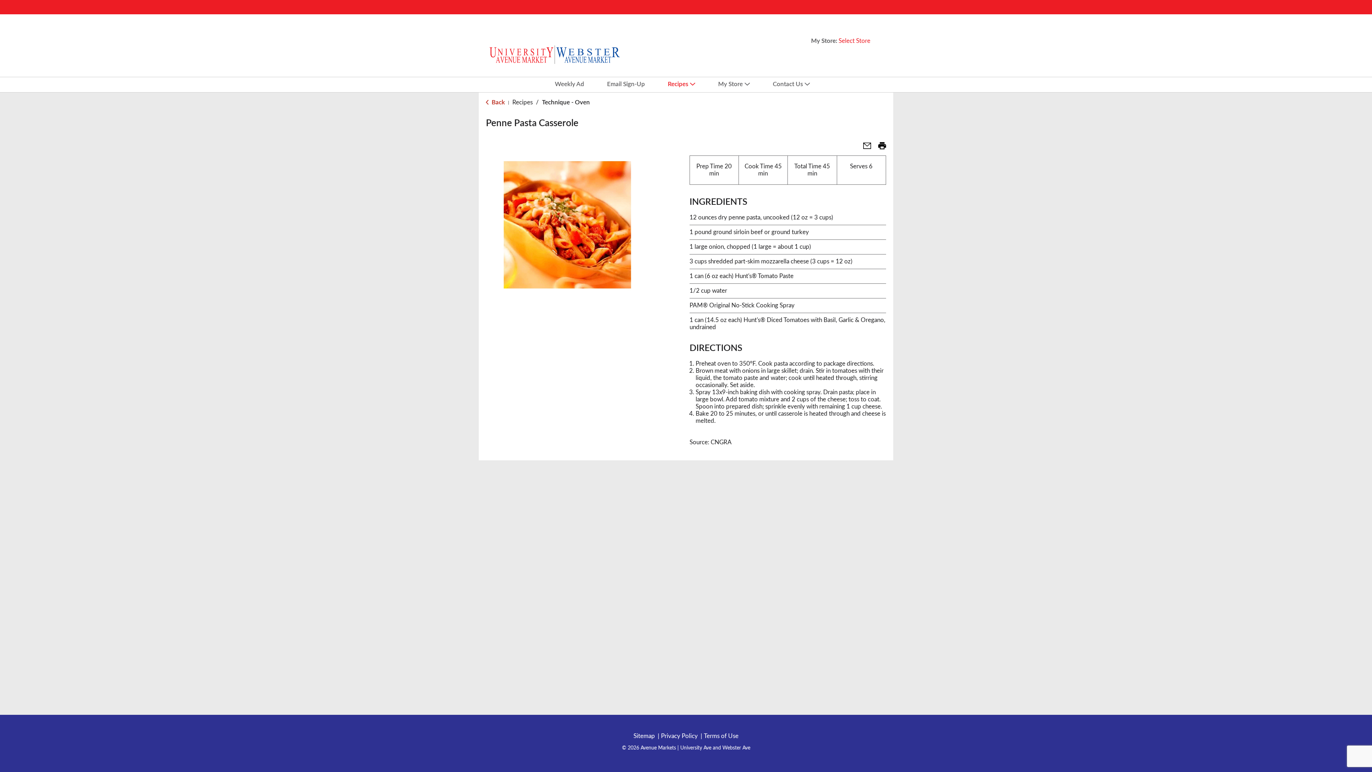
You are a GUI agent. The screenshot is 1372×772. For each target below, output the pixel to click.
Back (497, 102)
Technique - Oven (566, 102)
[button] (864, 148)
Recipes (522, 102)
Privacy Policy (679, 736)
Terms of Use (721, 736)
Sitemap (644, 736)
